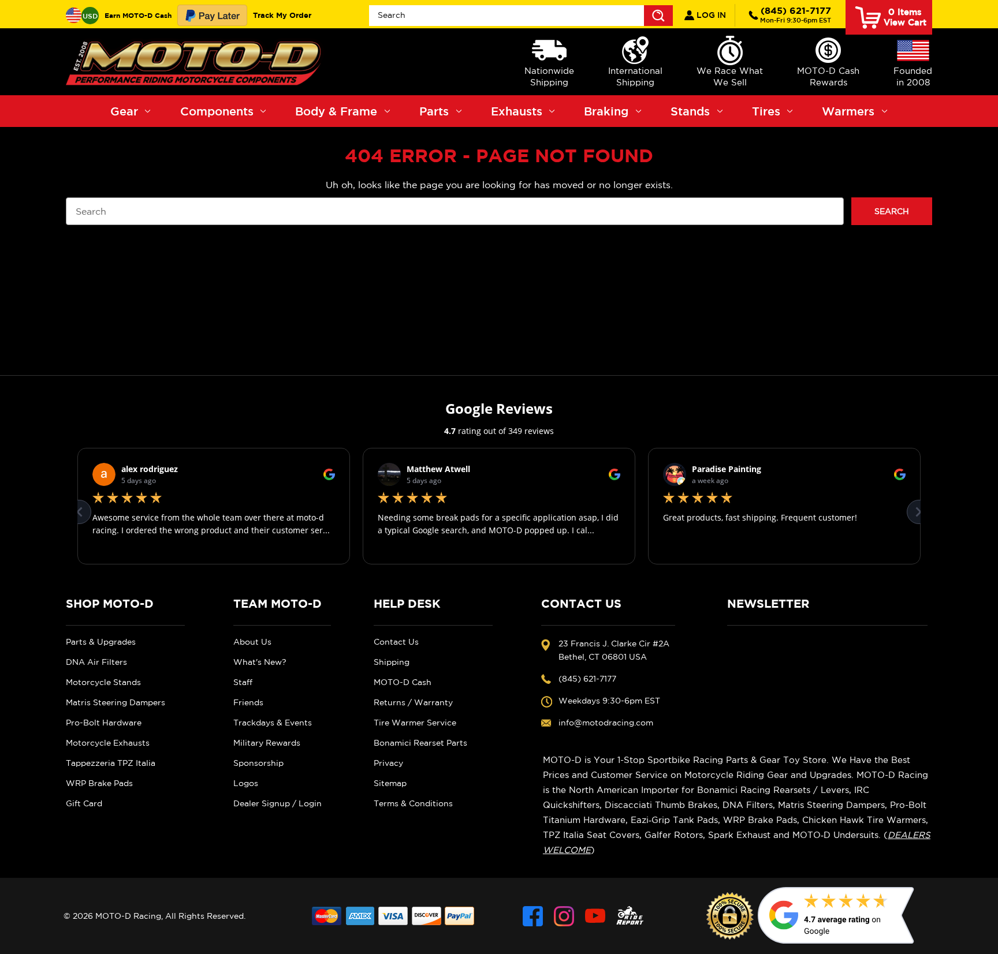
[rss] (630, 916)
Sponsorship (258, 763)
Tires (766, 111)
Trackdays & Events (272, 722)
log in (710, 15)
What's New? (259, 662)
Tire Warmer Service (415, 722)
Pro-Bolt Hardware (103, 722)
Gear (124, 111)
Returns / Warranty (413, 702)
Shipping (391, 662)
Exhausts (516, 111)
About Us (252, 641)
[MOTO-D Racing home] (196, 62)
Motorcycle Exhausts (108, 742)
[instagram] (564, 916)
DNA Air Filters (96, 662)
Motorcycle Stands (103, 682)
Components (217, 111)
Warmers (848, 111)
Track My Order (282, 15)
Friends (248, 702)
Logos (245, 783)
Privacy (388, 763)
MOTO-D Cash (402, 682)
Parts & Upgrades (101, 641)
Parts (434, 111)
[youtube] (595, 916)
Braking (606, 111)
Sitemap (390, 783)
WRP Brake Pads (99, 783)
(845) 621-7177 (795, 14)
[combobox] (521, 15)
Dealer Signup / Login (277, 803)
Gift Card (84, 803)
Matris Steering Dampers (115, 702)
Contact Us (396, 641)
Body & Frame (336, 111)
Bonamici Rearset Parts (420, 742)
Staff (242, 682)
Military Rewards (266, 742)
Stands (690, 111)
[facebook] (533, 916)
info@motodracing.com (605, 722)
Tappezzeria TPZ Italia (110, 763)
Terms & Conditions (413, 803)
